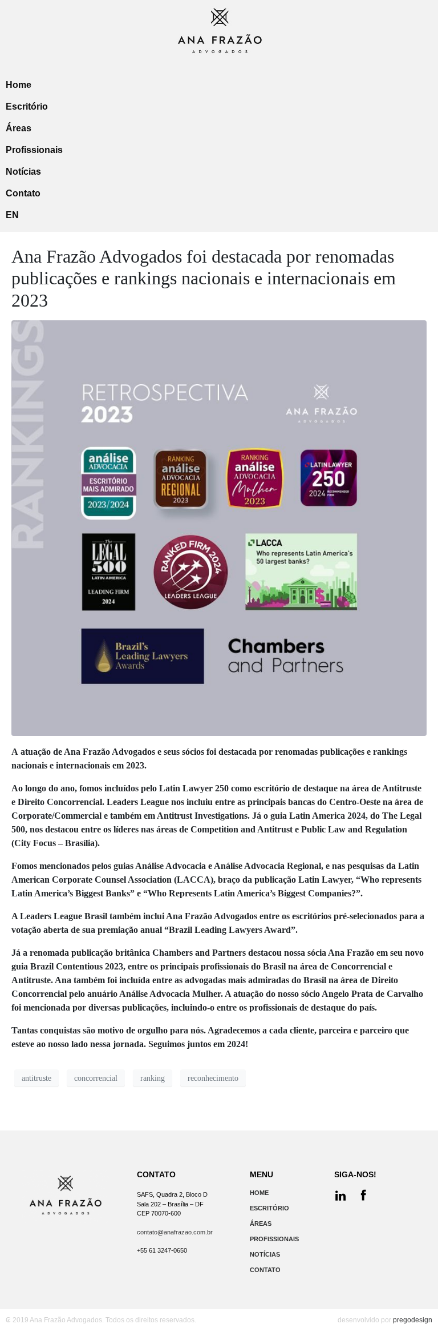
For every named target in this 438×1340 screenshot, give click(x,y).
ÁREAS (260, 1223)
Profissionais (34, 150)
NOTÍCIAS (265, 1254)
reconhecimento (213, 1078)
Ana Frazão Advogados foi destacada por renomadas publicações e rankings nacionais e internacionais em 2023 (203, 278)
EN (12, 215)
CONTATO (265, 1269)
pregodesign (412, 1320)
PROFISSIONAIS (274, 1239)
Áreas (18, 128)
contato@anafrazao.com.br (175, 1232)
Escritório (27, 106)
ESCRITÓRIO (269, 1208)
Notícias (23, 171)
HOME (259, 1192)
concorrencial (95, 1078)
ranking (152, 1078)
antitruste (36, 1078)
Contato (23, 193)
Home (18, 85)
